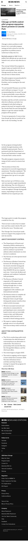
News (11, 5)
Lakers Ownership (6, 433)
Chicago (3, 5)
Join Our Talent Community (9, 516)
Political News (5, 425)
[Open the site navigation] (4, 2)
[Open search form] (26, 2)
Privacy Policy (5, 493)
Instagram (4, 445)
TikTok (3, 448)
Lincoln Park (7, 406)
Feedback (4, 521)
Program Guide (6, 460)
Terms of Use (5, 501)
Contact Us (5, 463)
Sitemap (4, 471)
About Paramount (6, 511)
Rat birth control (7, 56)
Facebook (4, 443)
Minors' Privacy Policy (7, 503)
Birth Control (17, 404)
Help (3, 519)
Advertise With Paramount (9, 513)
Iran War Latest (5, 428)
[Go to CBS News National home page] (14, 2)
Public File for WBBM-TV (8, 478)
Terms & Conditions (7, 468)
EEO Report (5, 486)
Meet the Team (6, 458)
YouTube (4, 440)
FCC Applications (6, 483)
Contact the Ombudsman (8, 524)
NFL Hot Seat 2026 (7, 430)
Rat (5, 404)
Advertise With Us (6, 466)
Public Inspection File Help (9, 481)
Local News (5, 19)
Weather (17, 5)
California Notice (6, 496)
